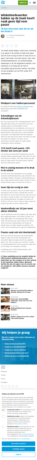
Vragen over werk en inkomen (15, 350)
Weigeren (18, 454)
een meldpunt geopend (21, 106)
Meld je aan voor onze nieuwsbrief (17, 356)
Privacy (3, 378)
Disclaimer (4, 371)
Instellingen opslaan (18, 449)
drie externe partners (21, 423)
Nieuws (5, 7)
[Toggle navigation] (34, 2)
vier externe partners (27, 434)
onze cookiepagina (24, 438)
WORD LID (23, 2)
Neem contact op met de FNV (15, 344)
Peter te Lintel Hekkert (17, 35)
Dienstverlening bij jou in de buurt (16, 353)
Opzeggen (4, 382)
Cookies (3, 375)
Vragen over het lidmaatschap (15, 347)
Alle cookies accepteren (18, 443)
